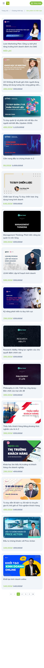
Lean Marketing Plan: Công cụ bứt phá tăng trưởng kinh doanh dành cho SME (20, 45)
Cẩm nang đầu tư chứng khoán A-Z (18, 158)
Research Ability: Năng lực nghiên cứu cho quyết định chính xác (21, 351)
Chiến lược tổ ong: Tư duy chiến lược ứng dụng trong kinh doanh (20, 198)
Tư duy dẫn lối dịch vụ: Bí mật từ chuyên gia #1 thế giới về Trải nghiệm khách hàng (21, 504)
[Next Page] (29, 594)
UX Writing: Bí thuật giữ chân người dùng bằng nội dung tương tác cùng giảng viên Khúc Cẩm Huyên (21, 83)
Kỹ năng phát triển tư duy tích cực (18, 311)
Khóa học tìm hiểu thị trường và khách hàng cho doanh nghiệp (19, 466)
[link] (11, 594)
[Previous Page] (14, 594)
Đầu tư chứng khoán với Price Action (19, 541)
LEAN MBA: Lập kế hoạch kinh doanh (19, 273)
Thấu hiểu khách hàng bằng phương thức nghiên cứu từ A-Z (21, 427)
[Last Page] (33, 594)
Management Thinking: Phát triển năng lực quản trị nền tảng (22, 236)
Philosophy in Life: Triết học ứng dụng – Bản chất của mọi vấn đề (20, 389)
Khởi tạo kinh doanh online (14, 579)
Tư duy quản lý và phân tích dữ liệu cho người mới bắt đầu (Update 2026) (20, 121)
